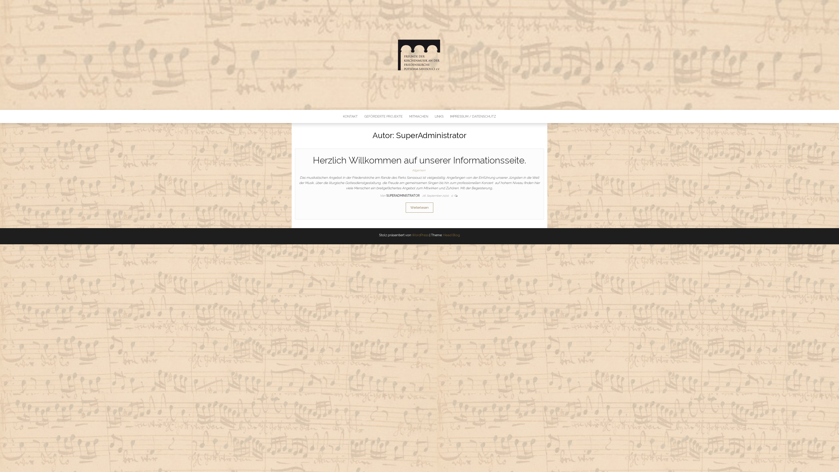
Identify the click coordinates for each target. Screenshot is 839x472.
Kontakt (350, 116)
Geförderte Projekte (383, 116)
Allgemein (418, 170)
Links (439, 116)
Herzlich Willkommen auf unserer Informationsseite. (419, 160)
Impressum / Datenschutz (473, 116)
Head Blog (451, 235)
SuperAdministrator (403, 195)
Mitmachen (418, 116)
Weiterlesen (419, 208)
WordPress (420, 235)
